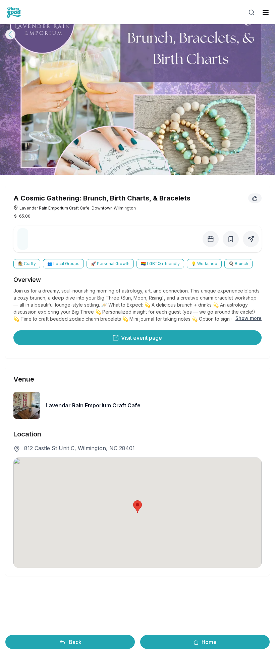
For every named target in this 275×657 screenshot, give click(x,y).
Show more (248, 318)
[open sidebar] (265, 12)
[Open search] (251, 12)
